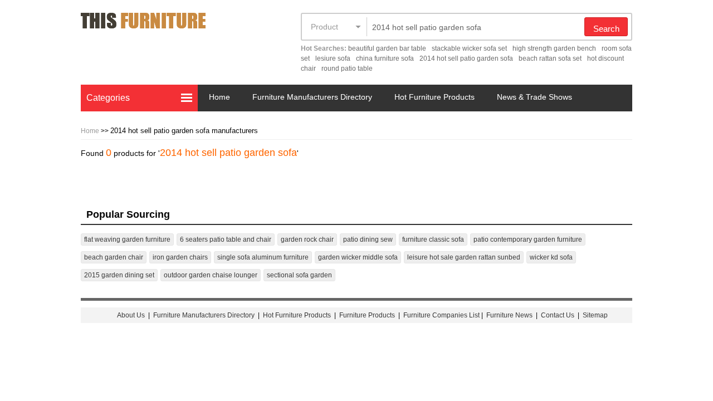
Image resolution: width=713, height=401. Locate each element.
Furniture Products (367, 315)
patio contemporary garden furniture (527, 239)
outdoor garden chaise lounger (210, 275)
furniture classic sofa (433, 239)
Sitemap (595, 315)
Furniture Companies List (441, 315)
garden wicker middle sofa (358, 257)
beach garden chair (113, 257)
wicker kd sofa (551, 257)
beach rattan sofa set (550, 58)
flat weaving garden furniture (127, 239)
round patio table (347, 68)
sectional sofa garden (299, 275)
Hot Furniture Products (434, 96)
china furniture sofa (385, 58)
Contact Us (558, 315)
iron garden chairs (180, 257)
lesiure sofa (332, 58)
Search (606, 28)
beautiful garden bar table (387, 48)
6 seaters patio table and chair (225, 239)
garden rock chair (307, 239)
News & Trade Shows (534, 96)
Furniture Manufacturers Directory (312, 96)
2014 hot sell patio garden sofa (466, 58)
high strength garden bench (554, 48)
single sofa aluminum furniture (263, 257)
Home (219, 96)
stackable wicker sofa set (469, 48)
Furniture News (509, 315)
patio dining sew (368, 239)
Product (324, 26)
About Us (131, 315)
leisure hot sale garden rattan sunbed (463, 257)
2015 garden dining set (119, 275)
